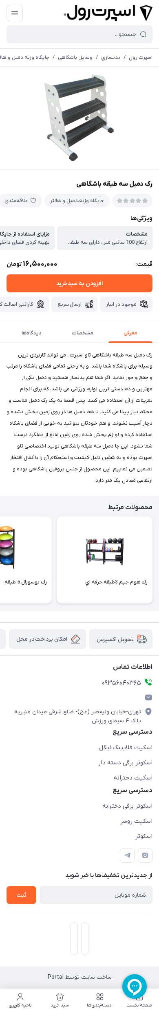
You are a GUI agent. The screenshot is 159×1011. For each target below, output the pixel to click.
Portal (56, 977)
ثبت (21, 895)
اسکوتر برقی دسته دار (125, 763)
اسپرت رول (140, 57)
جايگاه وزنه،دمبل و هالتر (77, 200)
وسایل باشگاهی (75, 57)
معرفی (130, 333)
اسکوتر (143, 836)
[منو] (15, 13)
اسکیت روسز (136, 821)
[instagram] (145, 855)
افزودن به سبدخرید (79, 283)
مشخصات (82, 333)
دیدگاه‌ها (32, 333)
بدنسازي (110, 57)
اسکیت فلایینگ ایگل (125, 748)
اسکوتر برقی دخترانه (127, 806)
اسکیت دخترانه (133, 778)
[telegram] (127, 855)
